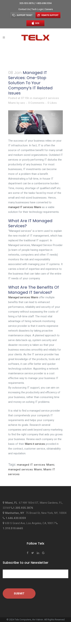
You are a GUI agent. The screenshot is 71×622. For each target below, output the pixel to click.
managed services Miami (25, 469)
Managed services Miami (23, 297)
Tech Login (37, 9)
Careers (49, 9)
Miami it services (35, 444)
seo (22, 103)
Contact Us (24, 9)
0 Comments (36, 103)
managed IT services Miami (24, 207)
